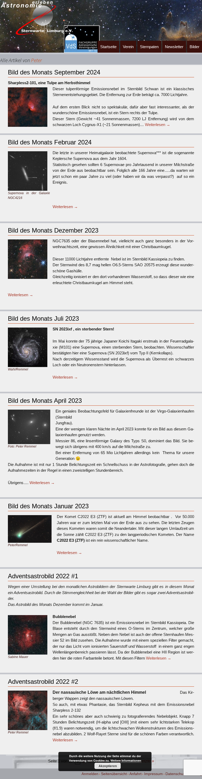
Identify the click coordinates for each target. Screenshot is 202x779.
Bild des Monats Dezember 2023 (53, 230)
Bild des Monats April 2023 (45, 400)
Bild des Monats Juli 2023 (43, 318)
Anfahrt (135, 774)
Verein (128, 46)
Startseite (108, 46)
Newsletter (174, 46)
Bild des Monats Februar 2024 (50, 142)
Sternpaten (149, 46)
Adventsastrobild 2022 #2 (43, 681)
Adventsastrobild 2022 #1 (43, 576)
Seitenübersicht (114, 774)
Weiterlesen (157, 124)
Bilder (194, 46)
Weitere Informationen (125, 760)
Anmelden (90, 774)
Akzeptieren (108, 765)
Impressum (153, 774)
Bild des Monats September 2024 (54, 72)
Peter (36, 60)
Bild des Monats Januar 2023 (48, 506)
